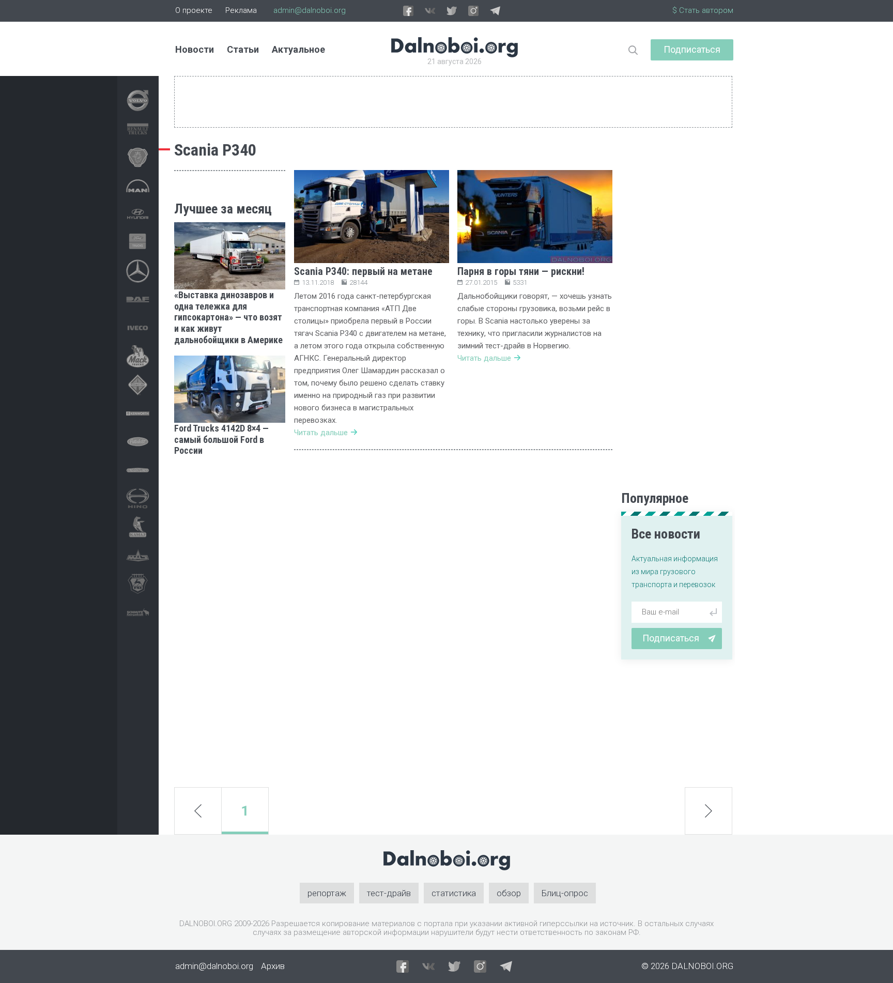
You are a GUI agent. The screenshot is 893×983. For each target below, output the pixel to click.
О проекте (193, 10)
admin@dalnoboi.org (309, 10)
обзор (509, 893)
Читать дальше (321, 432)
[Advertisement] (229, 622)
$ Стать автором (702, 10)
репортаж (326, 893)
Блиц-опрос (565, 893)
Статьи (243, 49)
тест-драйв (389, 893)
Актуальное (298, 49)
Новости (194, 49)
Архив (273, 966)
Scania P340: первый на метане (363, 271)
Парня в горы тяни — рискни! (520, 271)
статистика (454, 893)
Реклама (241, 10)
